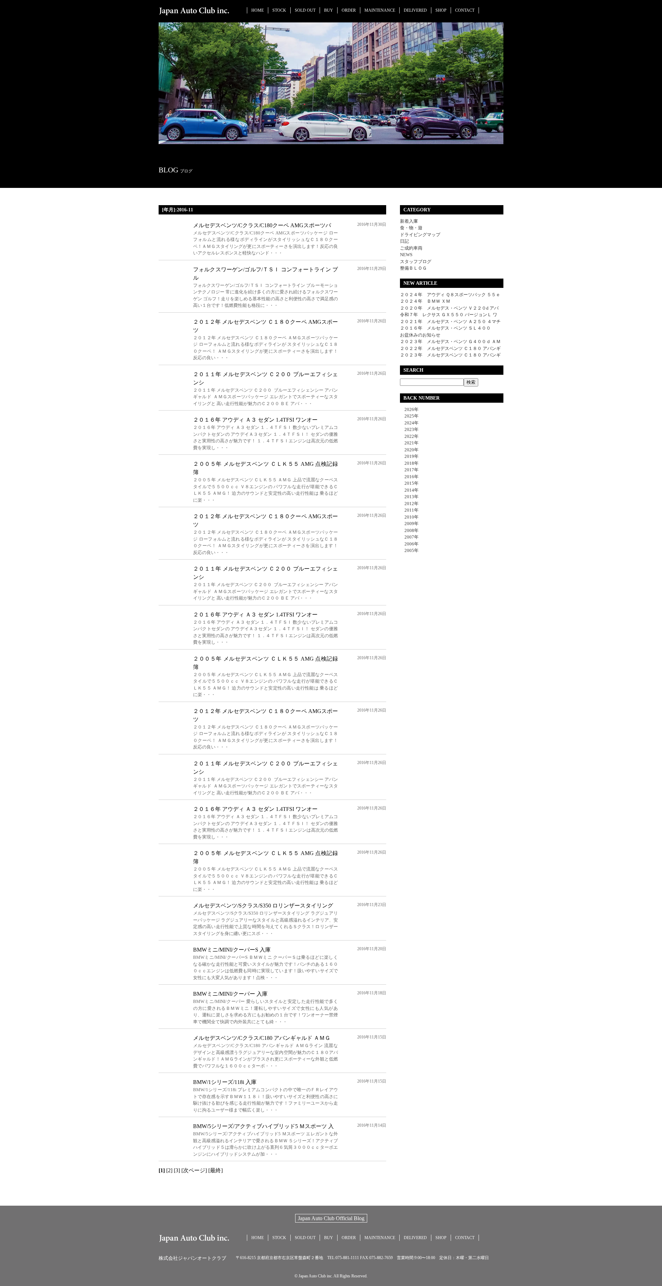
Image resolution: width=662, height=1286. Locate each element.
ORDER (349, 10)
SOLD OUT (305, 10)
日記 (404, 241)
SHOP (441, 10)
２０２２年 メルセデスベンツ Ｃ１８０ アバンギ (450, 348)
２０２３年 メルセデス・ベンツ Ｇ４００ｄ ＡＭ (450, 341)
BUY (328, 10)
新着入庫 (409, 221)
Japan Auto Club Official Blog (331, 1218)
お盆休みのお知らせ (420, 335)
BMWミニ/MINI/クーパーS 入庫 (232, 950)
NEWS (406, 254)
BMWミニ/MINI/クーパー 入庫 (230, 994)
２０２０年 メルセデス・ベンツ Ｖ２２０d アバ (449, 308)
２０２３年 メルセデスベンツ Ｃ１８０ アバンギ (450, 355)
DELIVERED (415, 10)
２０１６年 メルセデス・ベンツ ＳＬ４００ (445, 328)
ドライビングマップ (420, 234)
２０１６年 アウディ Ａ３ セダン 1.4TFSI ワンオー (255, 420)
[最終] (215, 1170)
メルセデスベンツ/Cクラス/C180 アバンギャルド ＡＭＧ (261, 1038)
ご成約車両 (411, 248)
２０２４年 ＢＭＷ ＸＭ (425, 301)
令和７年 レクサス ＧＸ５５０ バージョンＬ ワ (448, 314)
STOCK (279, 10)
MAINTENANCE (379, 10)
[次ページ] (194, 1170)
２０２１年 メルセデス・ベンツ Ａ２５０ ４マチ (450, 321)
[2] (169, 1170)
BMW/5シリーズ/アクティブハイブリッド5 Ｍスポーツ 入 (263, 1126)
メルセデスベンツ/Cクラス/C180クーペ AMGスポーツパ (262, 225)
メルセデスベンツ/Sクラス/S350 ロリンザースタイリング (263, 905)
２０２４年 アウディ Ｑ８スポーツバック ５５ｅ (450, 294)
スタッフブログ (415, 261)
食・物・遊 (411, 227)
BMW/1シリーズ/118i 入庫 (225, 1082)
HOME (257, 10)
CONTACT (464, 10)
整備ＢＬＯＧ (413, 268)
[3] (177, 1170)
